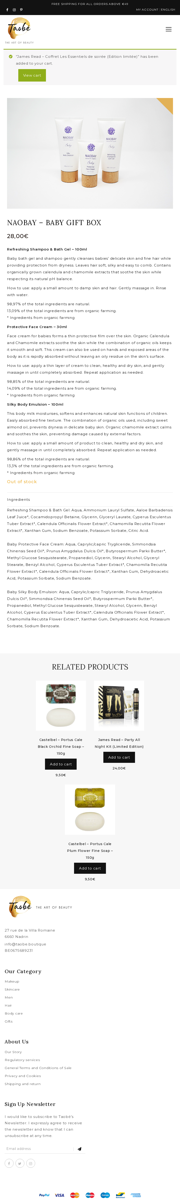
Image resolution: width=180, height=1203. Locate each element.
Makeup (12, 981)
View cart (32, 75)
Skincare (12, 989)
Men (9, 997)
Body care (14, 1013)
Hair (8, 1005)
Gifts (9, 1021)
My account (147, 9)
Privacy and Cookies (23, 1076)
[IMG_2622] (90, 153)
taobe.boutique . (90, 1183)
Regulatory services (22, 1060)
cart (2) (151, 29)
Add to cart (61, 764)
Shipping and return (23, 1084)
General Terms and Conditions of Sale (38, 1068)
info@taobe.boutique (25, 944)
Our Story (13, 1052)
